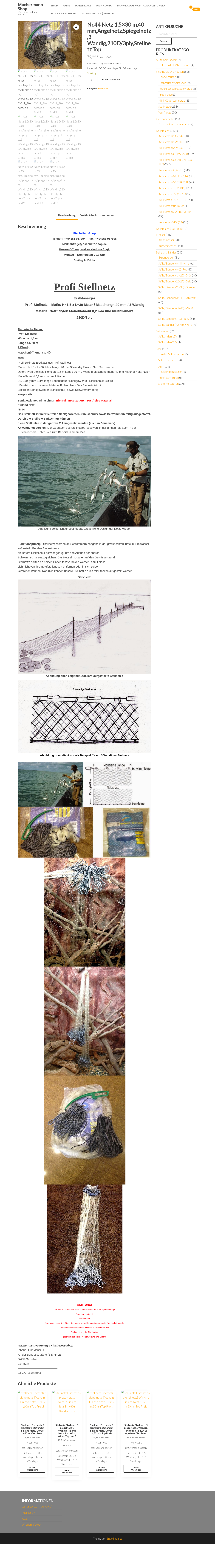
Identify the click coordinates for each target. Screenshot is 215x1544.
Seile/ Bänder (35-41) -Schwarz (176, 297)
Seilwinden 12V (167, 336)
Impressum (28, 1512)
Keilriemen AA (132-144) (173, 176)
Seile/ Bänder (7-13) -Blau (174, 318)
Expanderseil (166, 257)
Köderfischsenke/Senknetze (175, 88)
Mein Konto (104, 5)
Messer (160, 234)
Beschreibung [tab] (67, 215)
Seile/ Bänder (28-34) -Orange (176, 287)
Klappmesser (166, 240)
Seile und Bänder (166, 252)
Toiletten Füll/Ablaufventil (174, 65)
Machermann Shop (30, 6)
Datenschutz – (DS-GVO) (97, 13)
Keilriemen (163, 130)
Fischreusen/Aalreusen (172, 82)
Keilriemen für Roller (171, 205)
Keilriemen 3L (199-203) (173, 153)
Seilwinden (162, 331)
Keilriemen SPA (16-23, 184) (175, 211)
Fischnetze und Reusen (170, 71)
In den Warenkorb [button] (32, 1468)
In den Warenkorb (111, 79)
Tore (159, 349)
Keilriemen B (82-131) (171, 188)
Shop (54, 5)
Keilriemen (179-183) (171, 142)
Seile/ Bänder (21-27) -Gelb (175, 281)
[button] (76, 27)
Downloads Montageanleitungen (141, 5)
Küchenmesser (167, 246)
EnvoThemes (114, 1538)
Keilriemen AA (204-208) (173, 182)
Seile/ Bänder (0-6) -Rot (172, 269)
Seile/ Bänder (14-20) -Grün (175, 275)
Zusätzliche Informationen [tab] (96, 215)
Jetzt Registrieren (63, 13)
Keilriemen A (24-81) (171, 170)
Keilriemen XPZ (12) (170, 222)
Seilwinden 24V (167, 342)
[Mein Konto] (184, 9)
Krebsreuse (165, 94)
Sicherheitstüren (168, 383)
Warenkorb (83, 5)
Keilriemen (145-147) (171, 136)
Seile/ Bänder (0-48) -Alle (173, 263)
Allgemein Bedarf (166, 59)
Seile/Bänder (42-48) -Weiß (175, 324)
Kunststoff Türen (168, 377)
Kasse (66, 5)
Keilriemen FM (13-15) (172, 194)
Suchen (163, 41)
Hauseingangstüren (170, 371)
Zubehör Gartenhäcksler (173, 124)
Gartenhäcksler (165, 119)
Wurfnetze (165, 112)
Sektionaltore (166, 360)
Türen (159, 366)
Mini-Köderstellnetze (171, 100)
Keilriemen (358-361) (169, 228)
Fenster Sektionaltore (171, 354)
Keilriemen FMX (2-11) (172, 199)
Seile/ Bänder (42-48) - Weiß (175, 308)
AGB (25, 1518)
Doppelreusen (167, 76)
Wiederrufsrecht (32, 1524)
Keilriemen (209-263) (171, 147)
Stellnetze (103, 88)
